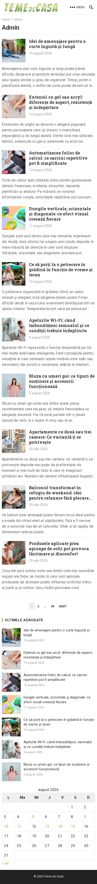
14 (60, 826)
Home (6, 19)
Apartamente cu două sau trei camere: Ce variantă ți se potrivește (60, 437)
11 (19, 826)
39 (52, 606)
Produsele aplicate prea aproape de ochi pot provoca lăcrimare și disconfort (59, 549)
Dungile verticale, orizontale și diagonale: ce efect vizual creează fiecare (60, 214)
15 (73, 826)
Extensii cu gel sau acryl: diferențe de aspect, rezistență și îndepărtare (60, 102)
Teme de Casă (53, 876)
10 (6, 826)
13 (47, 826)
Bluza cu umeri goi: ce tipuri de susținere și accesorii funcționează (62, 381)
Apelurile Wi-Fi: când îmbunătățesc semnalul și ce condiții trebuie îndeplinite (59, 325)
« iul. (5, 863)
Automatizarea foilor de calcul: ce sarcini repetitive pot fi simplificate (58, 158)
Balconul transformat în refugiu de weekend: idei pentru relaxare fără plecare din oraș (59, 495)
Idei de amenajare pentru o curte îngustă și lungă (57, 44)
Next (63, 606)
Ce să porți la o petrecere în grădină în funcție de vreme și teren (61, 270)
